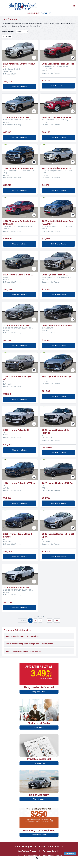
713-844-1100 (46, 13)
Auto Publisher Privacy (27, 851)
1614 (49, 620)
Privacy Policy (29, 846)
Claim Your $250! (39, 835)
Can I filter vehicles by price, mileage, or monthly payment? (29, 644)
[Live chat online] (70, 853)
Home (17, 846)
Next (56, 620)
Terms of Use (44, 846)
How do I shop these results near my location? (23, 651)
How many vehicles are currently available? (22, 636)
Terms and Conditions (51, 851)
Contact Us (57, 846)
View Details (39, 727)
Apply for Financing (39, 692)
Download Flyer (39, 763)
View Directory (39, 799)
